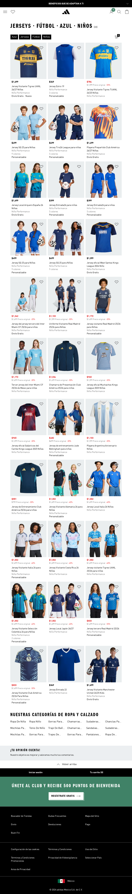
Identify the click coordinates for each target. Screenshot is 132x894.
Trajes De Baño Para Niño (54, 735)
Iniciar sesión (35, 772)
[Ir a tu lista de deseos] (13, 12)
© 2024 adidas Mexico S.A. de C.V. (66, 890)
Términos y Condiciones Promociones (22, 859)
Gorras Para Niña (74, 735)
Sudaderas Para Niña (92, 722)
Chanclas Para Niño (113, 722)
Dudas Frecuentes (57, 816)
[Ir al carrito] (127, 12)
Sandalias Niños (91, 728)
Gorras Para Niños (55, 722)
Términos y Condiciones (60, 849)
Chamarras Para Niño (73, 722)
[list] (60, 37)
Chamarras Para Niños (73, 728)
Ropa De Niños (110, 735)
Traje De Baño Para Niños (56, 728)
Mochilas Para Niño (18, 735)
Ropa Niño (35, 721)
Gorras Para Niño (36, 735)
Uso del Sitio (91, 849)
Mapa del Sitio (92, 816)
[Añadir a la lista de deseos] (41, 48)
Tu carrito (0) (96, 772)
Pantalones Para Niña (92, 735)
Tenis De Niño (37, 728)
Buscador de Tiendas (21, 816)
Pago (87, 824)
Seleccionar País (93, 858)
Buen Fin (15, 833)
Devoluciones (54, 824)
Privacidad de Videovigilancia (62, 858)
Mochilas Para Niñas (18, 728)
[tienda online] (66, 13)
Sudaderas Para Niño (111, 728)
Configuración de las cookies (25, 849)
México (70, 881)
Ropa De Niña (18, 721)
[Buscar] (119, 12)
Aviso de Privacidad (20, 869)
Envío (13, 824)
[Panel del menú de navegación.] (5, 12)
